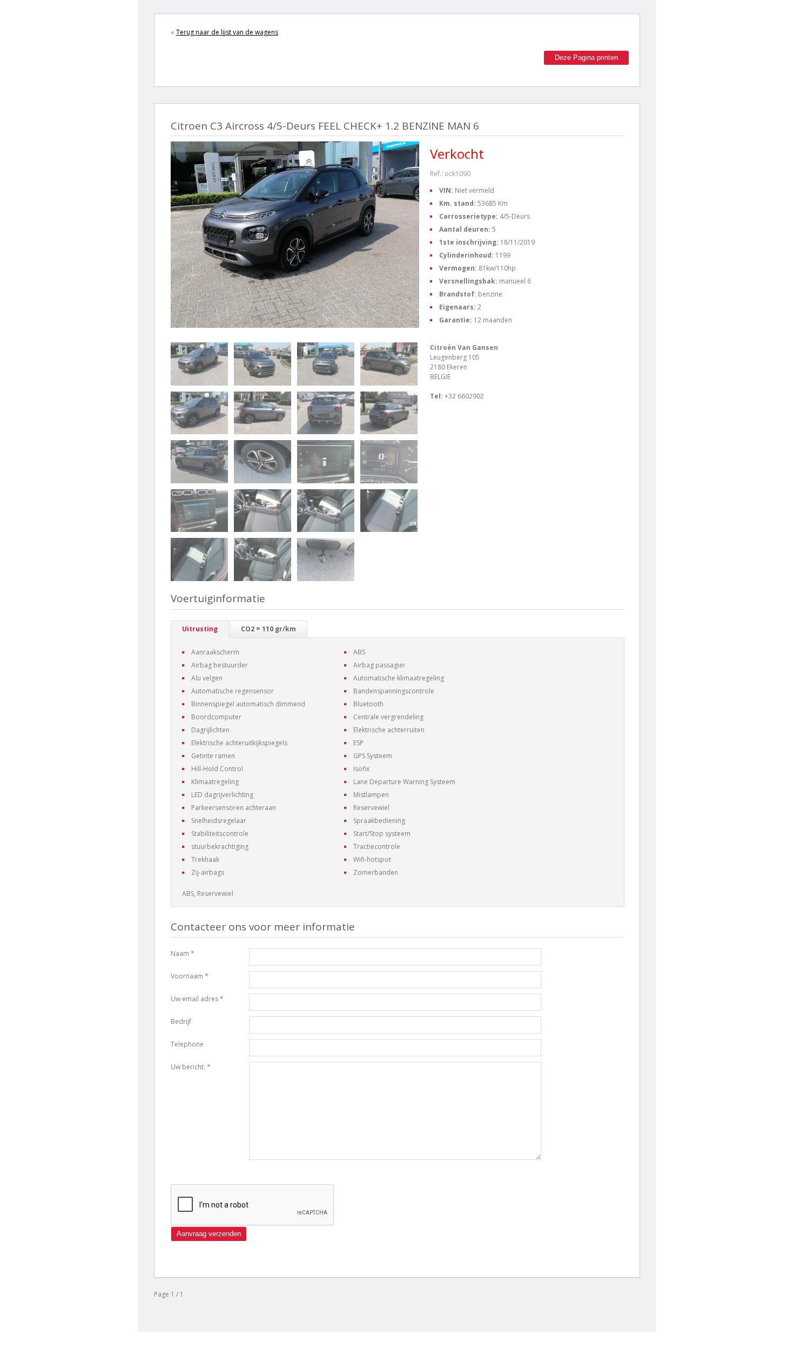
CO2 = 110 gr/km (268, 628)
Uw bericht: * (191, 1066)
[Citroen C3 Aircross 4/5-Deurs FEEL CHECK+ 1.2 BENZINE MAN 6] (199, 364)
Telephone (187, 1044)
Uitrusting (200, 628)
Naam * (182, 953)
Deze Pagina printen (586, 57)
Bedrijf (181, 1021)
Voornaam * (189, 976)
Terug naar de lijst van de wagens (227, 32)
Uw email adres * (197, 998)
